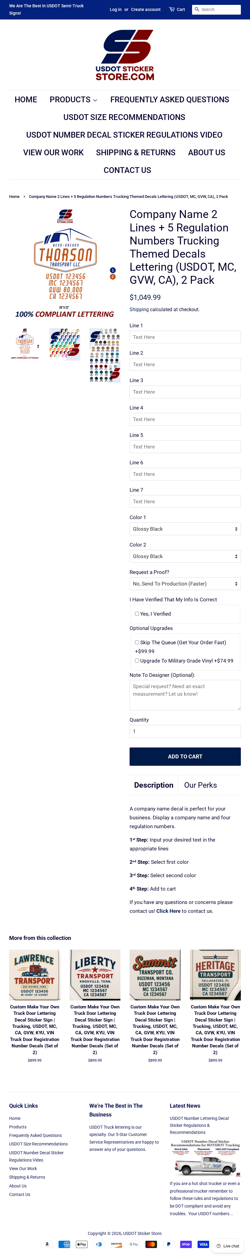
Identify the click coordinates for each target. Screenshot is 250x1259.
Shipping (139, 309)
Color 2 (138, 545)
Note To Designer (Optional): (162, 675)
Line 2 (136, 353)
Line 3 (136, 380)
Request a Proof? (149, 572)
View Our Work (53, 152)
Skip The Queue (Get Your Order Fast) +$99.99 (180, 646)
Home (26, 99)
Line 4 (136, 408)
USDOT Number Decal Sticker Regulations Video (124, 134)
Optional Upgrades (151, 628)
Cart (181, 9)
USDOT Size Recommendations (124, 117)
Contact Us (127, 170)
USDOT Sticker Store (142, 1233)
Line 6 (136, 462)
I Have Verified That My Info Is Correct (173, 599)
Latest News (185, 1106)
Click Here (168, 911)
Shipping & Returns (136, 152)
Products (71, 99)
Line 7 (136, 490)
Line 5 (136, 435)
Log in (116, 9)
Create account (146, 9)
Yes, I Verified (155, 614)
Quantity (139, 720)
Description (153, 785)
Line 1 (136, 325)
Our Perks (200, 785)
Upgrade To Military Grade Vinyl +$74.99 (186, 661)
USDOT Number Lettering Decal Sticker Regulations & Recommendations (199, 1125)
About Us (206, 152)
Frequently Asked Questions (169, 99)
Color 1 (138, 517)
